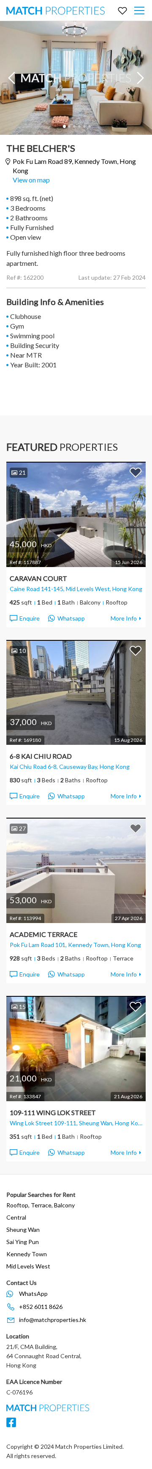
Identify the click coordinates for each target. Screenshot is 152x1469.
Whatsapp (71, 618)
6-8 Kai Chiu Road (41, 756)
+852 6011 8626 (40, 1306)
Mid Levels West (28, 1266)
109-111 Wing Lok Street (53, 1112)
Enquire (29, 618)
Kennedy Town (26, 1254)
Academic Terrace (43, 934)
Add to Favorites (135, 472)
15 (22, 1006)
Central (16, 1217)
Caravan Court (38, 578)
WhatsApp (33, 1293)
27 (22, 828)
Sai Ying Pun (22, 1241)
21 (22, 472)
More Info (124, 618)
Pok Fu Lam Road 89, (74, 165)
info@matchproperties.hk (52, 1319)
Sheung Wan (23, 1229)
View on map (31, 180)
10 (22, 650)
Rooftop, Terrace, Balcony (40, 1205)
